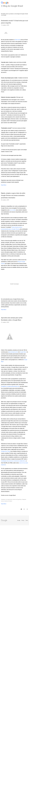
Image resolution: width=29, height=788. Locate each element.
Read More (3, 185)
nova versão (12, 210)
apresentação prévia (13, 352)
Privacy (23, 520)
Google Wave (23, 352)
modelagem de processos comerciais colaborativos (13, 461)
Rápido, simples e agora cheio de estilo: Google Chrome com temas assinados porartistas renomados (13, 195)
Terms (27, 520)
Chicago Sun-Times (5, 451)
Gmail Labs (17, 39)
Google (18, 520)
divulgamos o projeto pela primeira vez (10, 386)
